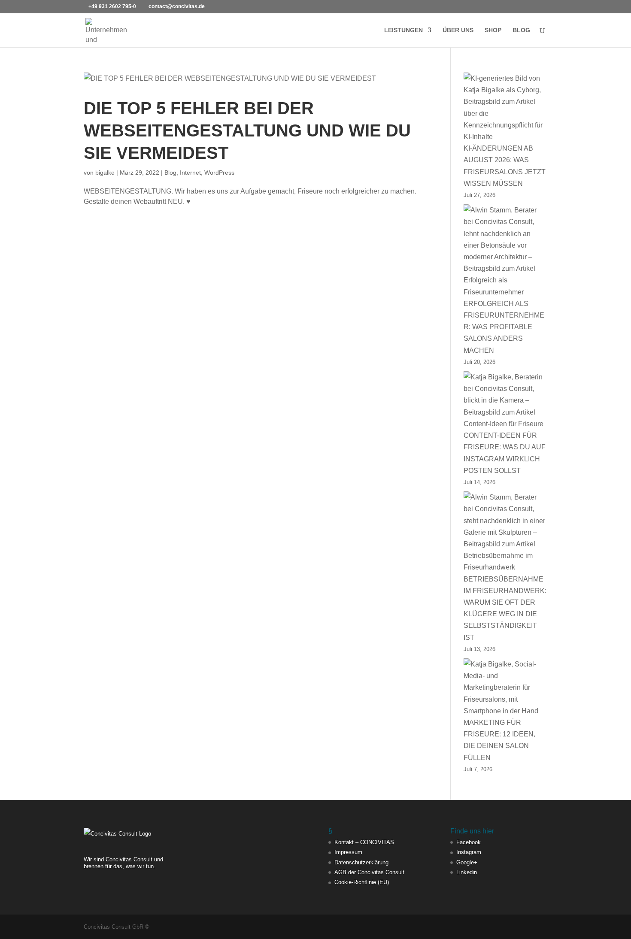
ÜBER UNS (458, 30)
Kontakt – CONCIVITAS (364, 842)
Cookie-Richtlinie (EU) (361, 882)
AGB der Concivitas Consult (369, 872)
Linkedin (466, 872)
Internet (190, 172)
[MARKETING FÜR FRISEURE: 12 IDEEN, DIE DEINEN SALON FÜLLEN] (505, 687)
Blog (170, 172)
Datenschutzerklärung (361, 862)
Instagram (468, 852)
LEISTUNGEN (403, 30)
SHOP (493, 30)
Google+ (466, 862)
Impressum (348, 852)
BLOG (521, 30)
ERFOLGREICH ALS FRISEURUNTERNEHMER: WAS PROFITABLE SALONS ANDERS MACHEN (504, 327)
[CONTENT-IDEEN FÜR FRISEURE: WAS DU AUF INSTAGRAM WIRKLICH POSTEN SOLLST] (505, 400)
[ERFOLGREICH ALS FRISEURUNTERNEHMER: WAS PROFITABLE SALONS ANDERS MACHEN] (505, 251)
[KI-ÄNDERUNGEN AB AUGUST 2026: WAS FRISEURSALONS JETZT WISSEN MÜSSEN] (505, 107)
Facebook (468, 842)
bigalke (105, 172)
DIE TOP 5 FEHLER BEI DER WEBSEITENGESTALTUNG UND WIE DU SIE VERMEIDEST (247, 130)
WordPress (219, 172)
